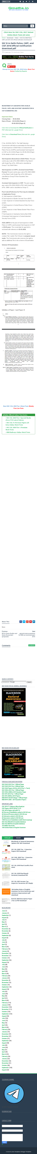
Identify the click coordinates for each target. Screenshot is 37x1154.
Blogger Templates (26, 1151)
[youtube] (23, 1)
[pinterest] (32, 1)
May (3, 922)
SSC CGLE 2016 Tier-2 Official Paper (13, 786)
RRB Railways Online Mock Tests (18, 432)
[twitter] (26, 1)
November (5, 931)
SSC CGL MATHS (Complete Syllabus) (13, 824)
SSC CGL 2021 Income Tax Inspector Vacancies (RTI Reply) (22, 882)
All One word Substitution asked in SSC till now (16, 812)
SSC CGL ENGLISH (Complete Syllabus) (14, 822)
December (5, 929)
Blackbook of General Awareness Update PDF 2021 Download (22, 842)
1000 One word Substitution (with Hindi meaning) (17, 820)
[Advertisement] (18, 89)
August (4, 917)
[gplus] (29, 1)
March (4, 926)
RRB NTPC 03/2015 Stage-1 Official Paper (14, 798)
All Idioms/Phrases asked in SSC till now (14, 814)
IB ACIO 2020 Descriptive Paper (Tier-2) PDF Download (21, 899)
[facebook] (20, 1)
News (16, 38)
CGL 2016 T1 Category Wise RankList (13, 806)
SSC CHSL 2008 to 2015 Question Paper (14, 792)
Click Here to (11, 134)
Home (3, 38)
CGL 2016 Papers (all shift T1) (11, 810)
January (4, 913)
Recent (18, 838)
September (5, 915)
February (4, 949)
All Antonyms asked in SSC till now (12, 816)
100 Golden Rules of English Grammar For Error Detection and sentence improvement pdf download (22, 892)
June (3, 911)
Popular (7, 838)
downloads (10, 38)
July (3, 920)
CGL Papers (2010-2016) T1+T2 (11, 808)
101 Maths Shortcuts (8, 825)
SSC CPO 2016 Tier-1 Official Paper (12, 794)
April (3, 924)
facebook (32, 645)
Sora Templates (16, 1151)
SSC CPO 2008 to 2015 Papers (11, 796)
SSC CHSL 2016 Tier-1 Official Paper (13, 790)
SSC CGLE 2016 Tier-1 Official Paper (13, 784)
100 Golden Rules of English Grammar (14, 827)
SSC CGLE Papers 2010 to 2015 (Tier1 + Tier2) (16, 788)
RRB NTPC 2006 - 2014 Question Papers (14, 799)
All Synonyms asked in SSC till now (12, 818)
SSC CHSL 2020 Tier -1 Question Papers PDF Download (21, 858)
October (4, 933)
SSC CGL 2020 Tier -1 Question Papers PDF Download (21, 850)
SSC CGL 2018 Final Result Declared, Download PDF (19, 874)
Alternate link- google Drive (14, 130)
